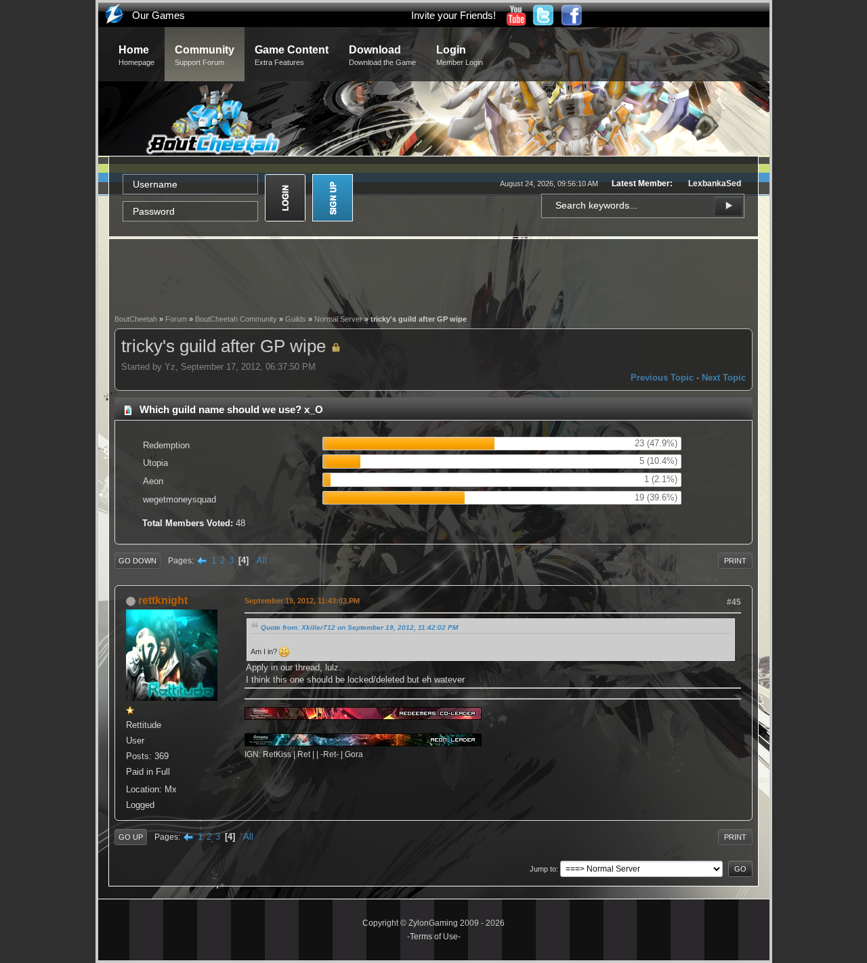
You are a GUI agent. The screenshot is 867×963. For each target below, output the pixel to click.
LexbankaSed (714, 183)
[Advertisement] (433, 274)
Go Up (131, 837)
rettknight (163, 600)
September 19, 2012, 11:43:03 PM (302, 601)
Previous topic (662, 377)
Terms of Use (434, 936)
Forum (176, 319)
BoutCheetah (135, 319)
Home (136, 55)
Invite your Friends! (453, 15)
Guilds (295, 319)
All (262, 560)
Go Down (137, 561)
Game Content (292, 55)
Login (459, 55)
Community (204, 55)
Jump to (543, 869)
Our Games (158, 15)
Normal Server (338, 319)
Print (735, 561)
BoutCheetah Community (236, 319)
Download (382, 55)
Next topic (724, 377)
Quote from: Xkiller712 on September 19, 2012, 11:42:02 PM (359, 627)
